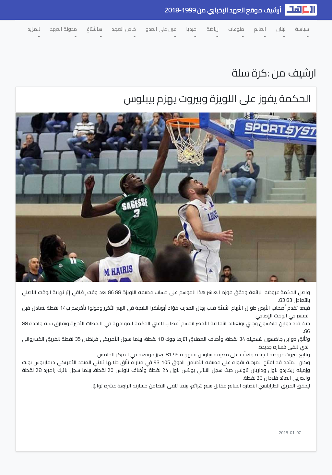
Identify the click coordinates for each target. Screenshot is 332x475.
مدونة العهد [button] (63, 29)
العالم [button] (260, 29)
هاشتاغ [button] (94, 29)
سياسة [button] (302, 29)
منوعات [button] (236, 29)
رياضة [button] (213, 29)
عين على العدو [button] (161, 29)
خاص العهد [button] (124, 29)
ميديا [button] (191, 29)
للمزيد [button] (34, 29)
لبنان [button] (280, 29)
